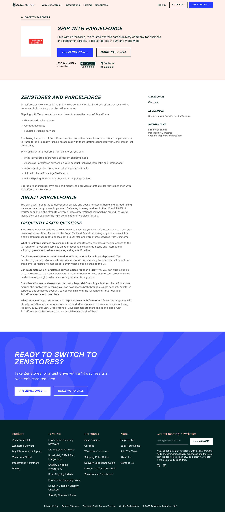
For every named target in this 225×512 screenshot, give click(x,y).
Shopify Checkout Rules (62, 495)
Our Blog (89, 445)
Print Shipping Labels (60, 474)
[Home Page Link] (23, 4)
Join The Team (128, 451)
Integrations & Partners (25, 462)
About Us (125, 457)
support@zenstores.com (170, 135)
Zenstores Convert (23, 445)
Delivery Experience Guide (99, 462)
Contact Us (127, 462)
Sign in (162, 4)
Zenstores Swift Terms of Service (99, 506)
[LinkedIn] (164, 466)
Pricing (16, 468)
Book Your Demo (130, 445)
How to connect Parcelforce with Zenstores (169, 116)
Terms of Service (70, 506)
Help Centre (127, 440)
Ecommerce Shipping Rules (64, 480)
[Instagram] (158, 466)
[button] (52, 5)
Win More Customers (96, 451)
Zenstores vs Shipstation (98, 474)
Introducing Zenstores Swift (100, 468)
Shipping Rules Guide (96, 457)
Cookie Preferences (129, 506)
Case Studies (91, 440)
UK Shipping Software (61, 449)
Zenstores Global (22, 457)
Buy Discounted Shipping (26, 451)
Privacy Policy (51, 506)
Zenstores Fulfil (21, 440)
